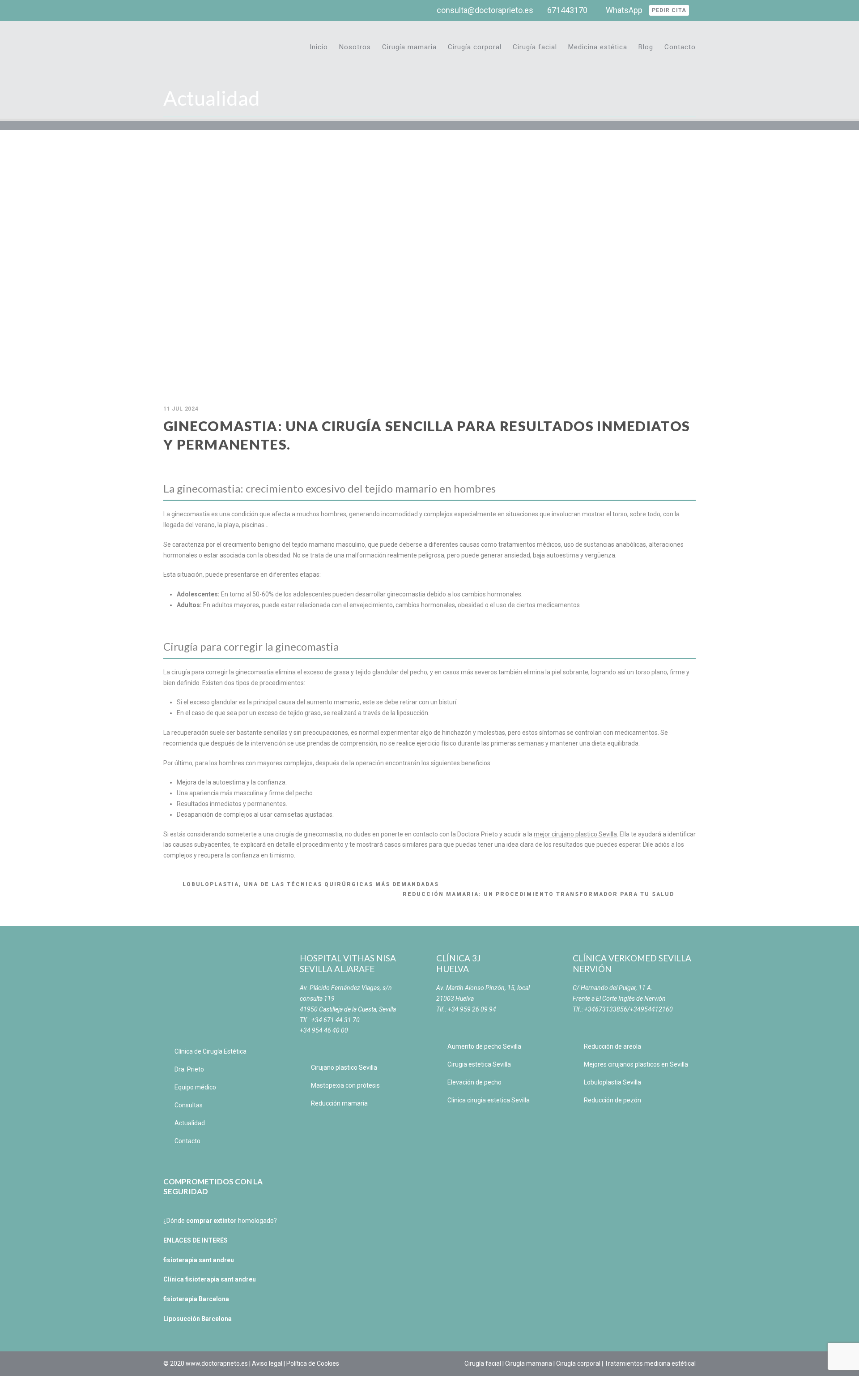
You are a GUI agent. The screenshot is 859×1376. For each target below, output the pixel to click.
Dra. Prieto (189, 1069)
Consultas (188, 1105)
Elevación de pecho (474, 1082)
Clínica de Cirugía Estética (210, 1051)
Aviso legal (267, 1363)
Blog (645, 47)
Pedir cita (669, 10)
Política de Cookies (312, 1363)
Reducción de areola (612, 1046)
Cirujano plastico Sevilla (344, 1067)
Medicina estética (597, 47)
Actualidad (189, 1123)
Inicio (319, 47)
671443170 (567, 10)
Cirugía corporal (475, 47)
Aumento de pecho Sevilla (484, 1046)
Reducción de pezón (612, 1100)
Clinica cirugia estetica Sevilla (488, 1100)
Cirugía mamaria (409, 47)
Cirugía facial (535, 47)
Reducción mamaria (339, 1103)
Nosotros (355, 47)
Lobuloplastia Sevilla (612, 1082)
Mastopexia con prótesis (345, 1085)
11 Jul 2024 (181, 409)
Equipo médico (195, 1087)
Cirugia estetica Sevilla (479, 1064)
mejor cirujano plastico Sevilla (575, 834)
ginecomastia (254, 672)
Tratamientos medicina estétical (650, 1363)
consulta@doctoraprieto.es (485, 10)
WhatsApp (624, 10)
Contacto (680, 47)
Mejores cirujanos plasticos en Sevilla (636, 1064)
